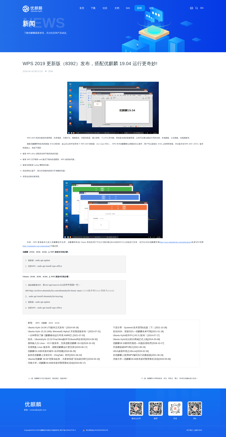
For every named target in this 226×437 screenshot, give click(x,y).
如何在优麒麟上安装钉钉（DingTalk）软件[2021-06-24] (55, 355)
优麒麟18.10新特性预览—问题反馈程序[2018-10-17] (138, 343)
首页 (82, 8)
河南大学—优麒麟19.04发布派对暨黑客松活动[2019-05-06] (142, 359)
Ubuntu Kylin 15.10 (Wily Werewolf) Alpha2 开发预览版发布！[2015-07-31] (64, 331)
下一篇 (169, 378)
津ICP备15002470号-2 (68, 430)
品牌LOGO (198, 430)
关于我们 (190, 430)
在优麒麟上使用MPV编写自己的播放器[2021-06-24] (138, 355)
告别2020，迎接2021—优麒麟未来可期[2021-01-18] (138, 331)
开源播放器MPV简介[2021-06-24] (129, 347)
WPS (37, 323)
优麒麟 (44, 323)
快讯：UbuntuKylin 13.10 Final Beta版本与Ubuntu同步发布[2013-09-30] (63, 339)
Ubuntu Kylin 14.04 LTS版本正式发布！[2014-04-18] (53, 327)
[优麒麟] (32, 9)
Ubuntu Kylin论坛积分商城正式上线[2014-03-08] (136, 339)
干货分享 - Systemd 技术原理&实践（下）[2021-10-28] (140, 327)
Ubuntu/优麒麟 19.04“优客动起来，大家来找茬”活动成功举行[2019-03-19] (64, 359)
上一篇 (48, 378)
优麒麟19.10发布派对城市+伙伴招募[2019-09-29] (52, 351)
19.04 (57, 323)
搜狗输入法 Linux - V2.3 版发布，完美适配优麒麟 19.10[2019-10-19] (61, 343)
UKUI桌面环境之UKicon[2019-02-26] (131, 351)
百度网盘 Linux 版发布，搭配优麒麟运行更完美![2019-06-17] (57, 347)
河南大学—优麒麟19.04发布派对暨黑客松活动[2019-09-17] (57, 363)
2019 (51, 323)
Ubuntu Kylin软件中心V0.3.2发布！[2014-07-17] (136, 335)
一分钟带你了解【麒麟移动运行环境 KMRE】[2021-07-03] (56, 335)
